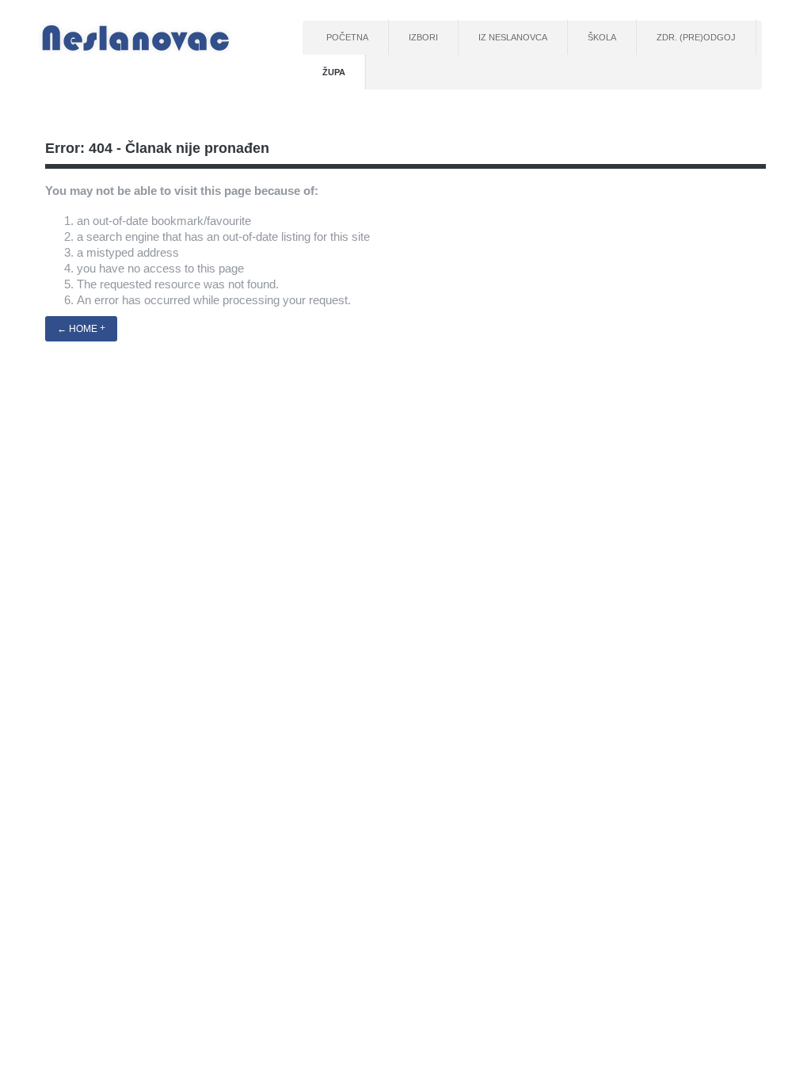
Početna (347, 37)
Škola (602, 37)
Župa (333, 72)
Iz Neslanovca (512, 37)
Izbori (423, 37)
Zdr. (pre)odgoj (696, 37)
